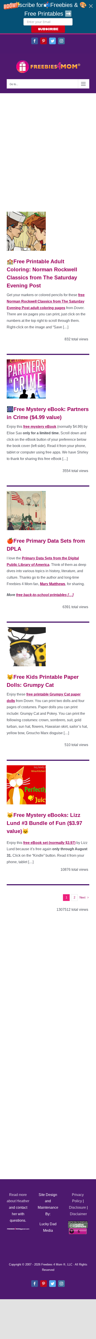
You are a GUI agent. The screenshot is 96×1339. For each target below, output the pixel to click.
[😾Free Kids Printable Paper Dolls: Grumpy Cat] (26, 646)
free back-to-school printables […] (44, 595)
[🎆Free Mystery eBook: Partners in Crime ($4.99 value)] (26, 379)
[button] (48, 17)
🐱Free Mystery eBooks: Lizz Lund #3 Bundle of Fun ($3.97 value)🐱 (44, 823)
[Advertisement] (48, 143)
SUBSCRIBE (48, 29)
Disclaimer (78, 1214)
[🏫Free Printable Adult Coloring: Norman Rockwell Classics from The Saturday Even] (26, 231)
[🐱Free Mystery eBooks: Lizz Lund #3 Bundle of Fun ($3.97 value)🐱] (26, 784)
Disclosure (77, 1207)
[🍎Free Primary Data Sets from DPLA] (26, 510)
